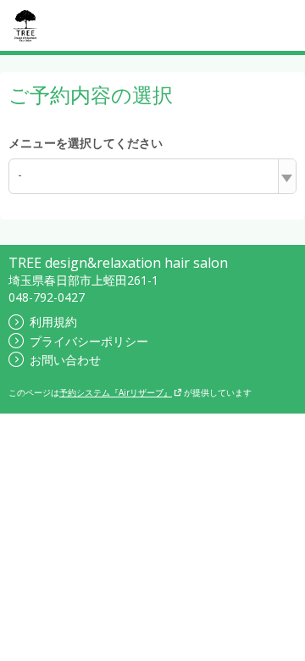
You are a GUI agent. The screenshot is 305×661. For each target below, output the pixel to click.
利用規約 (53, 322)
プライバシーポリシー (89, 341)
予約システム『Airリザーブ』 (115, 392)
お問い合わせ (65, 360)
